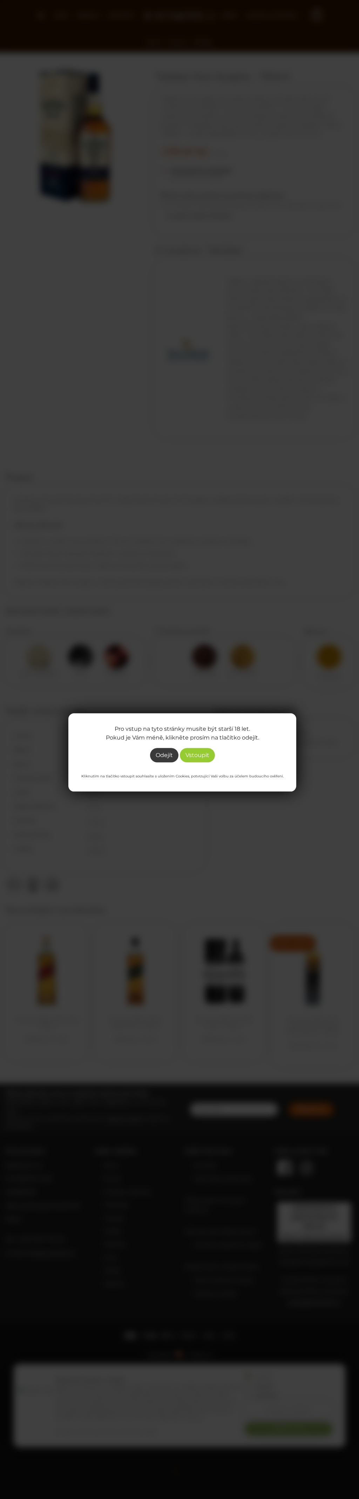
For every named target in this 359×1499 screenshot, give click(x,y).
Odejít (164, 755)
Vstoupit (197, 755)
